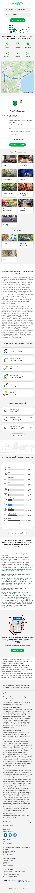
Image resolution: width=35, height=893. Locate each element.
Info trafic (5, 815)
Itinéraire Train (19, 700)
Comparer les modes (17, 533)
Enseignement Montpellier (20, 758)
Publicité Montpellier (25, 759)
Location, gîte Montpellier (21, 741)
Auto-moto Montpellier (8, 738)
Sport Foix (8, 788)
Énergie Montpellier (26, 768)
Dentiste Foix (14, 794)
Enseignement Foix (7, 801)
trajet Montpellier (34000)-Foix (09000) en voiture (19, 580)
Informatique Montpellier (16, 754)
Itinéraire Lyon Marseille (9, 725)
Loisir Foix (18, 805)
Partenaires (10, 865)
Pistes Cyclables (13, 815)
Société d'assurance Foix (10, 783)
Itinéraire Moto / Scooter (16, 702)
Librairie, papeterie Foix (9, 810)
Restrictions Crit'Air (23, 815)
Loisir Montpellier (26, 763)
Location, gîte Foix (10, 785)
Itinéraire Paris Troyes (8, 727)
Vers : (11, 15)
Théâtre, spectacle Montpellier (10, 759)
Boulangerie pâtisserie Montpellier (11, 768)
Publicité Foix (24, 806)
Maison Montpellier (15, 734)
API (4, 842)
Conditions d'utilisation (8, 871)
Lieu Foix (26, 799)
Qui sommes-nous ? (8, 860)
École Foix (20, 799)
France (7, 849)
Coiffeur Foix (28, 781)
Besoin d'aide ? (9, 825)
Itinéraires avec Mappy (8, 709)
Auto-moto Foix (20, 781)
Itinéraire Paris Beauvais (9, 724)
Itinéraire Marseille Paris (15, 713)
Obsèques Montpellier (21, 740)
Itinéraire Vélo (21, 699)
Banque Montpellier (27, 772)
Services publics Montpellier (11, 770)
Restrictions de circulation (9, 817)
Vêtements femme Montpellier (17, 767)
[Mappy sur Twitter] (10, 835)
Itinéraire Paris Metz (21, 725)
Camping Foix (19, 785)
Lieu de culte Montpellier (9, 778)
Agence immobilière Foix (9, 781)
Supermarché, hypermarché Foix (11, 796)
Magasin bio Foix (20, 810)
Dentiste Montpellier (8, 758)
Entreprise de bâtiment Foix (24, 779)
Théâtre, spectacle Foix (9, 805)
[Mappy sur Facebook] (5, 835)
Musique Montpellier (15, 756)
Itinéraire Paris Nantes (19, 716)
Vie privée (17, 871)
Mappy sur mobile (7, 843)
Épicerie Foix (24, 808)
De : (15, 10)
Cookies (23, 871)
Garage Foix (6, 779)
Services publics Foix (17, 788)
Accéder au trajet (17, 145)
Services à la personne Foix (11, 797)
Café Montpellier (7, 765)
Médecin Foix (6, 792)
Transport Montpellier (8, 741)
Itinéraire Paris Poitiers (22, 724)
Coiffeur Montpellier (20, 738)
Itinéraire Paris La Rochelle (10, 722)
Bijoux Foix (16, 808)
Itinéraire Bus (27, 702)
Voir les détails (18, 435)
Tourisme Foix (9, 808)
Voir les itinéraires (17, 20)
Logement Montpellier (8, 747)
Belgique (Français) (10, 851)
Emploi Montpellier (26, 756)
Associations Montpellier (16, 750)
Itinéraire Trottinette (17, 704)
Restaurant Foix (27, 778)
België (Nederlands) (10, 852)
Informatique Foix (23, 794)
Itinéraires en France (21, 709)
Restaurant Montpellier (18, 732)
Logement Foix (13, 787)
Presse (4, 865)
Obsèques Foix (21, 783)
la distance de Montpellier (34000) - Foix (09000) (16, 570)
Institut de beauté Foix (26, 796)
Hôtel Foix (19, 778)
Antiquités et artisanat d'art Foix (21, 801)
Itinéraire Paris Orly (11, 715)
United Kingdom (9, 854)
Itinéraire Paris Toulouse (23, 715)
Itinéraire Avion (7, 704)
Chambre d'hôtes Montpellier (10, 743)
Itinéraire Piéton (13, 699)
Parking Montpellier (23, 743)
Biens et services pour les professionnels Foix (17, 790)
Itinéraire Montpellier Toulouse (20, 720)
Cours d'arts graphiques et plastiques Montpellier (16, 774)
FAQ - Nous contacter (8, 873)
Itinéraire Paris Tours (19, 718)
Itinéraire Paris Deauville (15, 711)
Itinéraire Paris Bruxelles (24, 722)
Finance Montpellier (23, 749)
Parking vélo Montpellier (16, 752)
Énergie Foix (14, 799)
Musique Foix (21, 792)
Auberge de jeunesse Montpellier (11, 745)
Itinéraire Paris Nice (8, 716)
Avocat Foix (13, 792)
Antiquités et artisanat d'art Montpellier (20, 776)
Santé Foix (21, 787)
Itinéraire (5, 699)
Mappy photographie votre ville (10, 876)
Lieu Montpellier (17, 763)
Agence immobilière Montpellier (23, 736)
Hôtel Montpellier (7, 732)
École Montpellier (7, 763)
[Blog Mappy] (15, 835)
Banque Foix (22, 797)
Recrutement (6, 862)
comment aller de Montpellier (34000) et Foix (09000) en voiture (15, 593)
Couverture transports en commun (11, 874)
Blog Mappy (6, 863)
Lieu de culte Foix (26, 805)
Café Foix (27, 803)
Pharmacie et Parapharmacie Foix (11, 806)
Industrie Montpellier (15, 772)
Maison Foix (13, 779)
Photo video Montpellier (25, 761)
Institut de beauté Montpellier (10, 761)
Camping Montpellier (26, 745)
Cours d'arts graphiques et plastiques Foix (13, 803)
